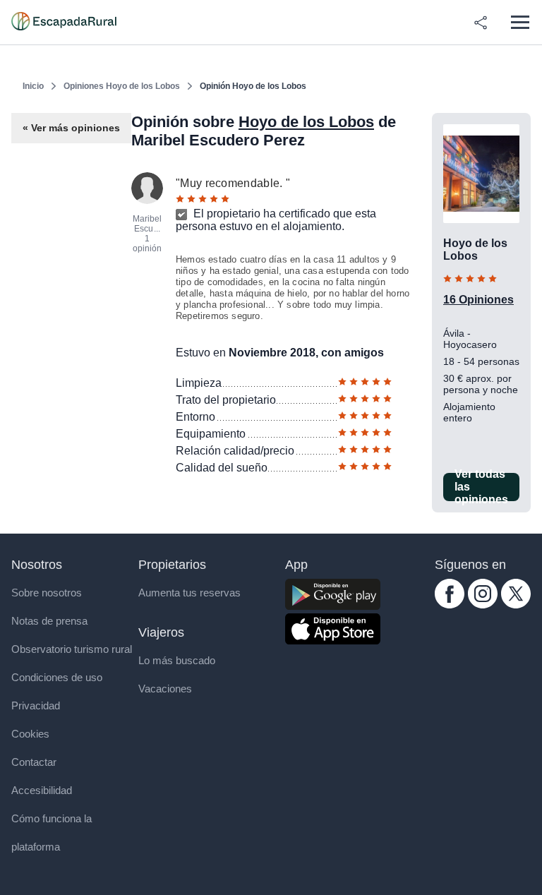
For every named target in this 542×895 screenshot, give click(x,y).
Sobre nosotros (46, 593)
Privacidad (35, 705)
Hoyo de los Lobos (306, 122)
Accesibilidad (41, 790)
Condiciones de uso (56, 677)
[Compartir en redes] (481, 23)
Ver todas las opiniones (481, 487)
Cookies (30, 734)
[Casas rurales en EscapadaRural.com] (63, 22)
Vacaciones (165, 689)
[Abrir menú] (520, 22)
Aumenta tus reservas (189, 593)
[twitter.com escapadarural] (516, 605)
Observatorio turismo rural (71, 649)
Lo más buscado (176, 660)
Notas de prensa (49, 621)
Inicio (33, 86)
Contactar (33, 762)
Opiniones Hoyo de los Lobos (122, 86)
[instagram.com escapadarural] (483, 605)
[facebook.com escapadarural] (449, 605)
